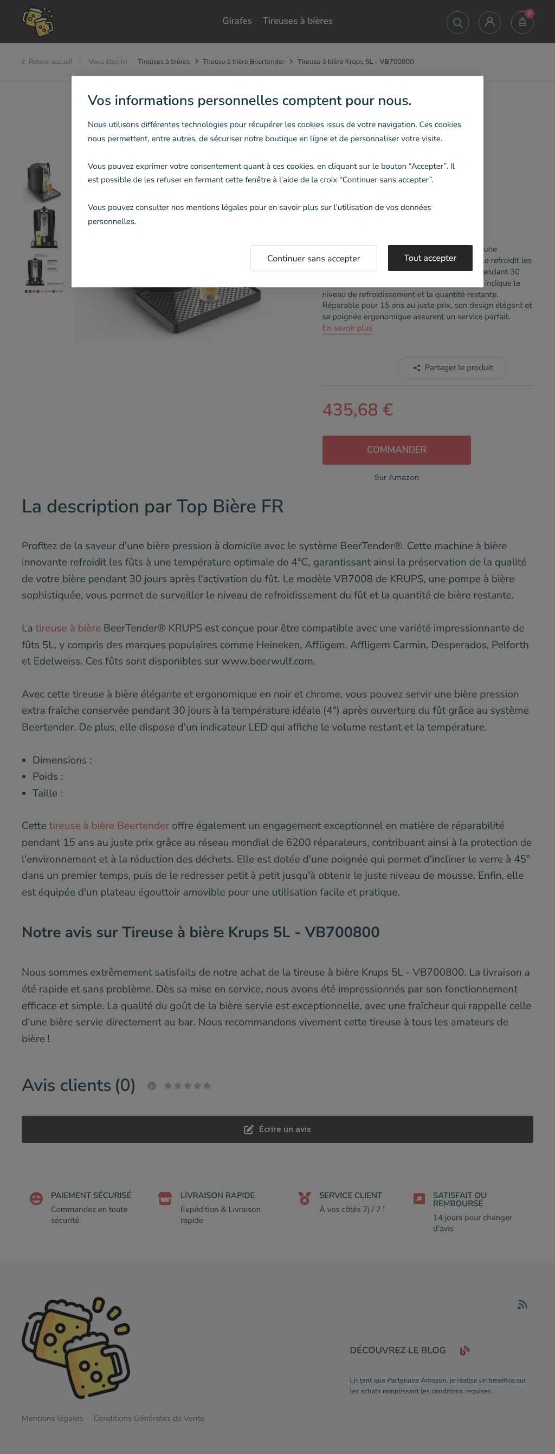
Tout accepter (430, 258)
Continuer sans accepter (313, 259)
